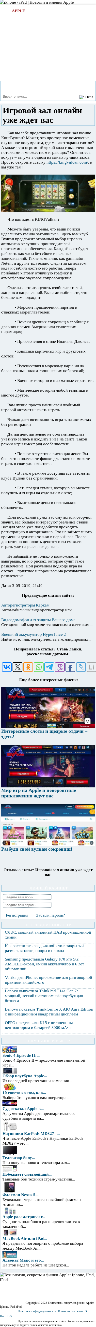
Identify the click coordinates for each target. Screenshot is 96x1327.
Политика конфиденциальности (37, 1311)
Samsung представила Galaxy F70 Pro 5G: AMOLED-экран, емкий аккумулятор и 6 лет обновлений (44, 964)
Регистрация (17, 915)
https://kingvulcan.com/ (67, 162)
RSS (9, 1316)
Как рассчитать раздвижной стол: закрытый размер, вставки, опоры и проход (44, 948)
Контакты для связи (70, 1311)
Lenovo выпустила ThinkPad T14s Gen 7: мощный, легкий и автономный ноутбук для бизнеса (44, 996)
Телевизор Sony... (18, 1157)
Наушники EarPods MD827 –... (31, 1133)
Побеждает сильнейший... (27, 1174)
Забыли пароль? (50, 915)
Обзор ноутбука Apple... (24, 1076)
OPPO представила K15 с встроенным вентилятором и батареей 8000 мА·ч (39, 1025)
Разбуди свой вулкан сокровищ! (36, 849)
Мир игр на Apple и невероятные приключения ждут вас (38, 792)
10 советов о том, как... (24, 1092)
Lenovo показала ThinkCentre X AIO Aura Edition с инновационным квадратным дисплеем (49, 1011)
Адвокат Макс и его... (23, 1260)
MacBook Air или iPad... (24, 1238)
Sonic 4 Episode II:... (21, 1055)
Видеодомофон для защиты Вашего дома (38, 619)
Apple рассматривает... (23, 1216)
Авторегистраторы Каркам (25, 605)
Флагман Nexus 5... (20, 1194)
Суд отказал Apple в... (23, 1108)
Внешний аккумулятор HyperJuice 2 (33, 634)
